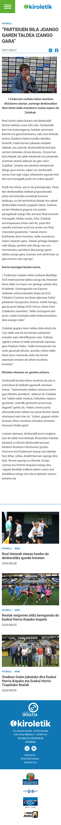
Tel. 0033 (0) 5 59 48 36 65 (30, 738)
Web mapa (29, 755)
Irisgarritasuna (30, 758)
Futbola (7, 23)
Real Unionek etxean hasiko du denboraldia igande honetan (25, 556)
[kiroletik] (38, 6)
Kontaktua (30, 741)
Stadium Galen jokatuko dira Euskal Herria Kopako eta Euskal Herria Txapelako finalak (29, 681)
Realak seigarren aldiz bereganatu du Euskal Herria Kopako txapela (30, 617)
